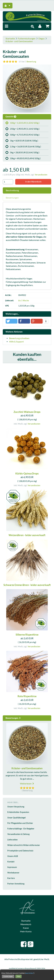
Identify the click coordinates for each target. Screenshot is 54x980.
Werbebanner (13, 873)
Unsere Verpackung (15, 807)
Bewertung (31, 62)
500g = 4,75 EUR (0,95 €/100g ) (24, 134)
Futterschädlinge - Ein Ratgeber (20, 829)
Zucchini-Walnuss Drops (27, 411)
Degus (41, 38)
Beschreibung (12, 190)
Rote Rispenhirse (27, 696)
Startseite (10, 38)
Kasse (26, 928)
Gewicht (10, 116)
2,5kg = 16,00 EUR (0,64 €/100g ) (25, 146)
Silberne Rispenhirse (27, 634)
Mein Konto (26, 931)
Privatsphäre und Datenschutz (20, 851)
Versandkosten (41, 175)
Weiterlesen (26, 783)
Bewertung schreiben (19, 338)
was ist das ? (29, 973)
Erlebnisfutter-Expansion (18, 812)
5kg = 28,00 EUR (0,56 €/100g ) (24, 152)
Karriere (11, 878)
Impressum (12, 867)
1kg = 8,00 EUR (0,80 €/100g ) (24, 140)
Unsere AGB (12, 856)
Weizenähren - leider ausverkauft (27, 535)
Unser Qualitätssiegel (16, 818)
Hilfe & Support (16, 341)
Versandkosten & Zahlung (18, 834)
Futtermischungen (26, 38)
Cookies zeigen (8, 976)
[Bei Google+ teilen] (37, 321)
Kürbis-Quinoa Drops (27, 473)
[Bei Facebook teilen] (24, 321)
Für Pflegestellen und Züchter (20, 823)
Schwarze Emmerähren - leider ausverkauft (27, 585)
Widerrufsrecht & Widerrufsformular (23, 845)
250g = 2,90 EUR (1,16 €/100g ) (24, 129)
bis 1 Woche (23, 300)
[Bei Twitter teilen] (11, 321)
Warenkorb (25, 924)
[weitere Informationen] (46, 321)
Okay (18, 976)
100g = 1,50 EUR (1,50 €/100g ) (24, 123)
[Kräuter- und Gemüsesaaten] (27, 89)
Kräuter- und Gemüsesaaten (19, 41)
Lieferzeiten (12, 840)
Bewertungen (12, 197)
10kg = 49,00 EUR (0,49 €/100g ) (25, 158)
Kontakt (10, 862)
